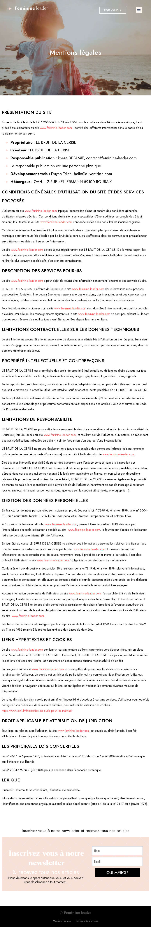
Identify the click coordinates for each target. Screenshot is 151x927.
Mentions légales (62, 921)
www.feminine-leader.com (56, 128)
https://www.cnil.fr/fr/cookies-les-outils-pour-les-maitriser (37, 711)
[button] (112, 10)
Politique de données (87, 921)
